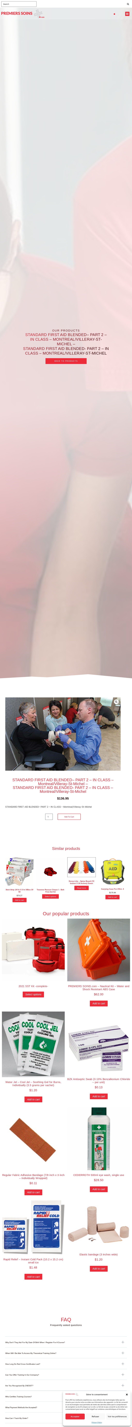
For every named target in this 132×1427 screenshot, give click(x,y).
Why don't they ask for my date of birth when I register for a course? (35, 1342)
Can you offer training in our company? (22, 1375)
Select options (50, 896)
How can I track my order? (16, 1418)
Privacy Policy (97, 1422)
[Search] (128, 4)
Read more (81, 888)
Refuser (95, 1416)
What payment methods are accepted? (21, 1407)
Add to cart (69, 817)
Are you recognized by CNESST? (19, 1386)
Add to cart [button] (19, 900)
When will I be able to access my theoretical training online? (30, 1353)
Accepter (75, 1416)
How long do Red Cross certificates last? (22, 1364)
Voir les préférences (117, 1416)
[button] (127, 1394)
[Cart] (114, 14)
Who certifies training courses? (18, 1397)
